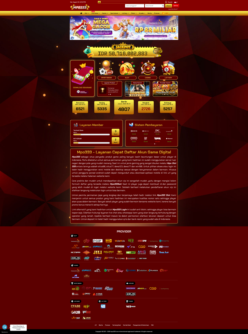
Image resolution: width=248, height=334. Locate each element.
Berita (150, 13)
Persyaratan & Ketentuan (141, 325)
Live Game (94, 13)
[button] (176, 28)
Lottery (124, 13)
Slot (86, 13)
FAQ (152, 325)
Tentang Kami (116, 325)
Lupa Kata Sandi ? (173, 9)
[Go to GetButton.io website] (5, 332)
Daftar (176, 6)
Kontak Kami (127, 325)
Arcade (141, 13)
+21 (96, 325)
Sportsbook (114, 13)
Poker (133, 13)
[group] (165, 88)
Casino (104, 13)
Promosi (156, 13)
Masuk (169, 6)
